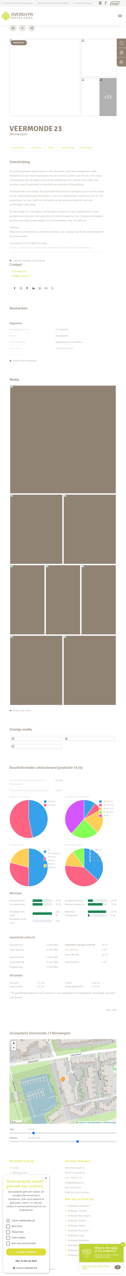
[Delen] (31, 28)
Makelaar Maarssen (78, 1230)
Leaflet (81, 1122)
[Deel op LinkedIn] (33, 288)
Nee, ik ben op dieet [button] (26, 1260)
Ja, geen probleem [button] (26, 1251)
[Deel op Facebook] (14, 288)
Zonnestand (86, 147)
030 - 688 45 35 (73, 1177)
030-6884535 (19, 271)
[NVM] (100, 3)
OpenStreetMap (93, 1122)
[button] (63, 1079)
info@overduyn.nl (21, 275)
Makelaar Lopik (76, 1235)
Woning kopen (20, 1172)
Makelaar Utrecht (77, 1210)
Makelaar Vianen (77, 1225)
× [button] (46, 1178)
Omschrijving (18, 147)
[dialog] (26, 1224)
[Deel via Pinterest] (27, 288)
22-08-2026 (34, 1137)
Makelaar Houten (77, 1220)
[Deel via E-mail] (46, 288)
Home (16, 1167)
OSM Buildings (109, 1122)
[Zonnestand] (22, 28)
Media (51, 147)
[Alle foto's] (13, 28)
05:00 (31, 1129)
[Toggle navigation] (120, 16)
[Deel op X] (20, 288)
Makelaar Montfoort (79, 1240)
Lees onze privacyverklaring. (26, 1213)
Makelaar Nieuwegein (79, 1215)
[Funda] (115, 3)
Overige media (67, 147)
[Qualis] (105, 3)
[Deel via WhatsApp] (39, 288)
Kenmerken (36, 147)
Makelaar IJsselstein (79, 1205)
